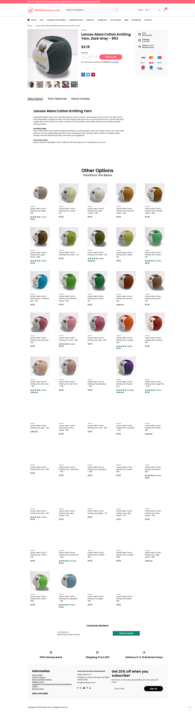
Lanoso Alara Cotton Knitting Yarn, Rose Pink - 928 (40, 340)
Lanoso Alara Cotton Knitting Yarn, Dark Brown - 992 (69, 554)
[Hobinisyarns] (44, 10)
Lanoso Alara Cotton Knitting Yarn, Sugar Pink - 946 (154, 384)
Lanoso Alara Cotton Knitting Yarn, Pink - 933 (97, 339)
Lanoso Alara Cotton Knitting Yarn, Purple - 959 (124, 469)
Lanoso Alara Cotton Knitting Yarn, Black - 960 (153, 469)
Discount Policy (38, 689)
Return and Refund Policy (42, 679)
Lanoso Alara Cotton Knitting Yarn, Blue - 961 (39, 512)
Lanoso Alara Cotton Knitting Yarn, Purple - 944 (124, 384)
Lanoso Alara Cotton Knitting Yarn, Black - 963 (124, 598)
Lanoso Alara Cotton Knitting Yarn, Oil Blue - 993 (97, 554)
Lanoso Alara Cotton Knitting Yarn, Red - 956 (39, 468)
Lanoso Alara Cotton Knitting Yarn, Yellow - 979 (39, 554)
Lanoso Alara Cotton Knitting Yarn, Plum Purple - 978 (153, 513)
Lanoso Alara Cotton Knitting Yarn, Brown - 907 (153, 298)
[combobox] (88, 10)
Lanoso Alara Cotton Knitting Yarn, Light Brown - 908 (38, 254)
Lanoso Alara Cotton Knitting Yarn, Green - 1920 (38, 598)
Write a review (126, 633)
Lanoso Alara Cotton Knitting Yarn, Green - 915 (153, 254)
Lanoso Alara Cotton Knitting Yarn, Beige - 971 (97, 512)
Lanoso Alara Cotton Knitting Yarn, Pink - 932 (68, 339)
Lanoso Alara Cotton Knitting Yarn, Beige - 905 (96, 598)
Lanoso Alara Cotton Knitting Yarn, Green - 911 (68, 253)
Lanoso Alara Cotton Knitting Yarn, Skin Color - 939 (68, 384)
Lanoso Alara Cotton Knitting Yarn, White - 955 (153, 427)
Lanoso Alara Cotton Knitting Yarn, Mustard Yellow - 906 (153, 210)
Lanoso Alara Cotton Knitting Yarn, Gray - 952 (97, 426)
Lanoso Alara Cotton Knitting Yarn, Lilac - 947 (40, 426)
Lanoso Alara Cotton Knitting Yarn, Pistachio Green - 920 (68, 298)
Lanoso (84, 30)
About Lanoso (80, 98)
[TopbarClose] (193, 1)
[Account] (159, 10)
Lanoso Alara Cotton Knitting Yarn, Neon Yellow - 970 (67, 513)
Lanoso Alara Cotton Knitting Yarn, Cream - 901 (68, 210)
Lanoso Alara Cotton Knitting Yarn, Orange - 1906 (125, 554)
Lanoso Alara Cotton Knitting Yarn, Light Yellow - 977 (124, 513)
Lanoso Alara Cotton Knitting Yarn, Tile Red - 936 (154, 340)
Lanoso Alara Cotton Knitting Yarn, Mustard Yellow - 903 (125, 210)
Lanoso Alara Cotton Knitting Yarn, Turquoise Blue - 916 (39, 298)
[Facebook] (83, 75)
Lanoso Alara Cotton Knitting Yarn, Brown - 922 (124, 298)
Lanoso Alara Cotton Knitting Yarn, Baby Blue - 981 (68, 598)
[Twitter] (88, 75)
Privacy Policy (37, 675)
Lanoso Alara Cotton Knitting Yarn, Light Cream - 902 (96, 210)
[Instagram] (80, 688)
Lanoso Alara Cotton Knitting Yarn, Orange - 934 (125, 340)
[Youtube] (90, 688)
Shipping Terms (38, 682)
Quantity (84, 53)
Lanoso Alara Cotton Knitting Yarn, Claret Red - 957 (68, 469)
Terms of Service (38, 677)
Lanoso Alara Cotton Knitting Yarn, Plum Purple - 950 (67, 427)
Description (35, 98)
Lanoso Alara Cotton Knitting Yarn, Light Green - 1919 (153, 554)
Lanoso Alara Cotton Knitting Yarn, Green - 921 (96, 298)
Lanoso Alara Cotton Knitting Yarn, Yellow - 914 (124, 254)
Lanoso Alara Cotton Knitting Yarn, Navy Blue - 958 (97, 469)
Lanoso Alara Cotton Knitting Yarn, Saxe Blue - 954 (125, 427)
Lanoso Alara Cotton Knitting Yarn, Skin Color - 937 (39, 384)
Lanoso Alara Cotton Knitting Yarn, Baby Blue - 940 (97, 384)
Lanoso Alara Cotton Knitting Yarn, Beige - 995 (38, 210)
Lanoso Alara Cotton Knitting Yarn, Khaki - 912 (97, 253)
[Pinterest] (93, 75)
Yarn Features (57, 98)
